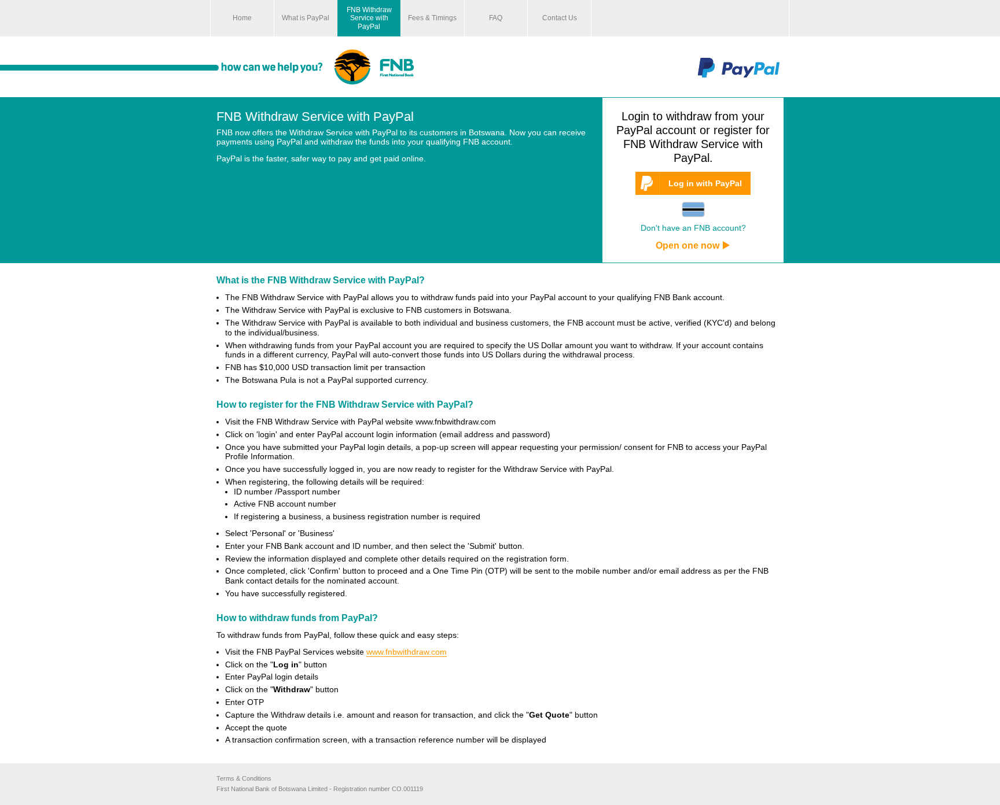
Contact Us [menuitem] (559, 18)
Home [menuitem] (242, 18)
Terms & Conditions (243, 778)
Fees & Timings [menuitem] (432, 18)
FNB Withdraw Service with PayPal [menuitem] (369, 18)
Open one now (687, 245)
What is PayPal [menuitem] (305, 18)
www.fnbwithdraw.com (406, 651)
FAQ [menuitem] (495, 18)
